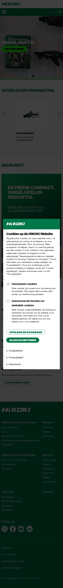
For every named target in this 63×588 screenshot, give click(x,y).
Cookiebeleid (16, 351)
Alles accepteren (22, 340)
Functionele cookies (24, 284)
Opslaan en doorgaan (25, 332)
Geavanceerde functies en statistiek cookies (28, 303)
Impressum (15, 364)
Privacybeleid (16, 357)
